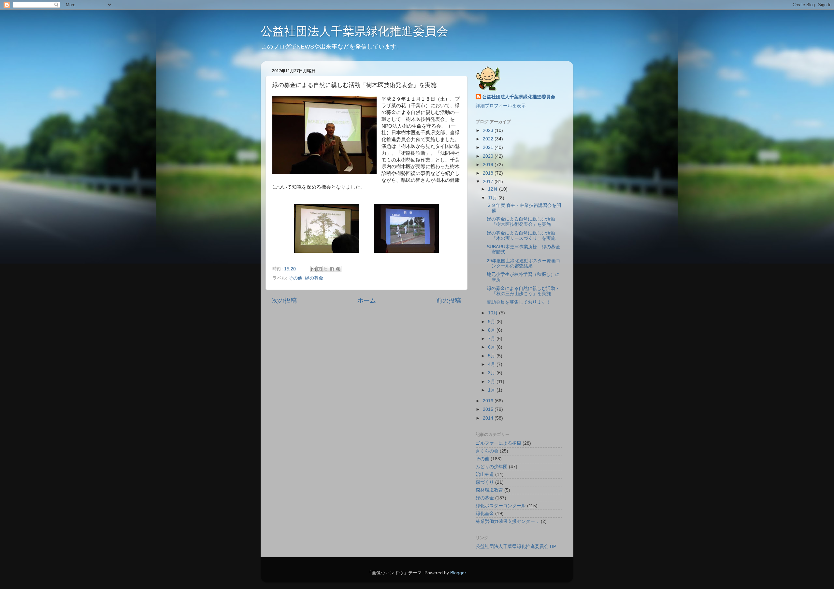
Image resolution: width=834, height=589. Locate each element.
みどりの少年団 (492, 466)
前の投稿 (448, 300)
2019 (489, 164)
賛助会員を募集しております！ (519, 302)
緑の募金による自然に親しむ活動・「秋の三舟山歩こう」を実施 (523, 291)
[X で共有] (326, 269)
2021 (489, 147)
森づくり (485, 482)
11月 (493, 197)
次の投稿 (284, 300)
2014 (489, 418)
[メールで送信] (313, 269)
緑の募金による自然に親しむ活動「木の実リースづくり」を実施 (521, 236)
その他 (295, 278)
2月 (492, 381)
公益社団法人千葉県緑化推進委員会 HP (516, 546)
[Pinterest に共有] (338, 269)
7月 (492, 338)
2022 (489, 138)
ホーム (366, 300)
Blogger (458, 572)
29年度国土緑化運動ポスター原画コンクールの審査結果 (523, 263)
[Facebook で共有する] (332, 269)
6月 (492, 347)
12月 (493, 189)
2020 (489, 156)
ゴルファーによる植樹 (498, 443)
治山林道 (485, 474)
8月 (492, 330)
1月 (492, 390)
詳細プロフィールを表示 (501, 105)
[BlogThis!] (319, 269)
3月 (492, 372)
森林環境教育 (489, 490)
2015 (489, 409)
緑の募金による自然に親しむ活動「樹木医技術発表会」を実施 (521, 222)
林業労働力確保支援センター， (507, 521)
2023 (489, 130)
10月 (493, 312)
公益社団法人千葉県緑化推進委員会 (354, 31)
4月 (492, 364)
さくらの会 (487, 451)
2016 (489, 400)
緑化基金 (485, 513)
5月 (492, 355)
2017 (489, 181)
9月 (492, 321)
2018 (489, 173)
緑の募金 (314, 278)
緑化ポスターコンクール (501, 505)
